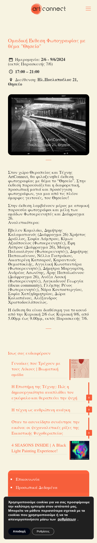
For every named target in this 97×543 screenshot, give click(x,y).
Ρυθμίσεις (43, 531)
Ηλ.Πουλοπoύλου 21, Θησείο (43, 81)
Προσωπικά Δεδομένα (36, 487)
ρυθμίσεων (67, 519)
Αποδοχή (19, 531)
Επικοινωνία (28, 479)
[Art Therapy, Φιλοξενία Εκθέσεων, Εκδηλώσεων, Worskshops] (48, 8)
